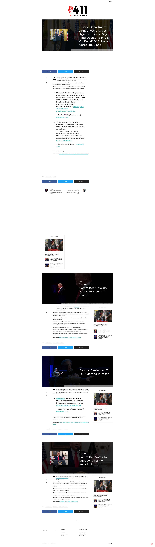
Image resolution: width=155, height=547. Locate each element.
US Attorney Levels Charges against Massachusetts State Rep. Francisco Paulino (56, 265)
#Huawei (76, 106)
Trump (66, 506)
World (51, 1)
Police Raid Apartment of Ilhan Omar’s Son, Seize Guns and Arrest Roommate (52, 254)
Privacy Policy (82, 533)
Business (56, 1)
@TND (58, 405)
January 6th (56, 342)
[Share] (46, 77)
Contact (62, 535)
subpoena (76, 307)
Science (66, 1)
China (55, 176)
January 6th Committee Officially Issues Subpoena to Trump (56, 191)
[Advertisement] (77, 61)
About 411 (81, 535)
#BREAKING (60, 398)
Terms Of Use (82, 532)
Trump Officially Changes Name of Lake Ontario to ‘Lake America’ (56, 259)
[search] (56, 530)
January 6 (55, 506)
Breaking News (48, 176)
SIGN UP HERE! (80, 1)
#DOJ (82, 106)
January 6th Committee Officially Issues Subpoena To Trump (73, 154)
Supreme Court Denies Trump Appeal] (68, 501)
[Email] (46, 82)
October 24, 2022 (62, 117)
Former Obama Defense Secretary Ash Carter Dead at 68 (73, 191)
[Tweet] (46, 80)
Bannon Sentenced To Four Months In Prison (70, 337)
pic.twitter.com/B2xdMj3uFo (65, 111)
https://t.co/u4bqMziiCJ (64, 140)
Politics (61, 1)
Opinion (75, 1)
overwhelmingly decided (62, 477)
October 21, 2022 (62, 411)
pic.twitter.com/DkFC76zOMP (71, 405)
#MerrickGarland (62, 109)
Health (70, 1)
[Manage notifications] (152, 544)
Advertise (63, 532)
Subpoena (62, 342)
